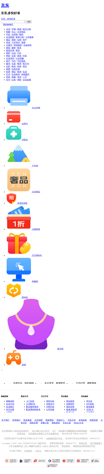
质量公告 (45, 423)
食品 (8, 40)
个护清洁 (16, 42)
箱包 (14, 66)
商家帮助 (50, 420)
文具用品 (21, 32)
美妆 (8, 42)
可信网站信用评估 (11, 461)
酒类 (14, 40)
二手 (25, 77)
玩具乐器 (16, 69)
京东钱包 (28, 451)
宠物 (23, 42)
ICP (54, 431)
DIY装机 (90, 404)
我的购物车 (8, 24)
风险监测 (34, 423)
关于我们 (5, 420)
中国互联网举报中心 (54, 461)
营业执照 (66, 446)
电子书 (26, 64)
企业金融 (27, 80)
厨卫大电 (27, 29)
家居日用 (10, 50)
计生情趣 (20, 58)
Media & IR (78, 423)
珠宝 (25, 66)
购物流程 (10, 401)
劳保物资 (18, 45)
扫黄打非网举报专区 (82, 461)
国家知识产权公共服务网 (52, 465)
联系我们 (16, 420)
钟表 (19, 66)
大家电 (9, 412)
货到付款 (50, 401)
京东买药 (10, 58)
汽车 (14, 61)
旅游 (19, 72)
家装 (8, 48)
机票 (8, 72)
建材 (14, 48)
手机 (8, 34)
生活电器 (10, 37)
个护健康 (29, 37)
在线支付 (50, 404)
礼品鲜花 (16, 74)
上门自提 (30, 401)
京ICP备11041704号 (41, 431)
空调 (14, 29)
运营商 (15, 34)
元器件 (9, 45)
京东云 (38, 451)
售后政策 (70, 401)
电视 (19, 29)
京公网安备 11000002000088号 (15, 431)
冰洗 (8, 29)
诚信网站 (39, 461)
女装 (14, 56)
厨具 (18, 50)
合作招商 (38, 420)
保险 (19, 80)
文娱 (14, 64)
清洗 (19, 77)
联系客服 (27, 420)
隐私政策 (56, 423)
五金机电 (27, 45)
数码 (21, 34)
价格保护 (70, 404)
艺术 (8, 74)
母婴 (8, 69)
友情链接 (83, 420)
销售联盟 (94, 420)
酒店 (14, 72)
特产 (25, 40)
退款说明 (70, 407)
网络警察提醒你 (25, 461)
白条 (14, 80)
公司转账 (50, 409)
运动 (14, 53)
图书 (8, 64)
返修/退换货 (71, 409)
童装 (19, 56)
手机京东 (72, 420)
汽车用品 (21, 61)
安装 (8, 77)
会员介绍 (10, 404)
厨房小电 (20, 37)
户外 (19, 53)
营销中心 (61, 420)
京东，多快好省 (8, 19)
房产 (8, 61)
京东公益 (67, 423)
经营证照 (83, 443)
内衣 (25, 56)
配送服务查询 (32, 407)
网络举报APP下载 (68, 461)
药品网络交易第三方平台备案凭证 (43, 434)
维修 (14, 77)
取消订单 (70, 412)
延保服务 (90, 407)
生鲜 (19, 40)
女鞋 (8, 66)
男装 (8, 56)
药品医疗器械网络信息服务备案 (73, 431)
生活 (25, 72)
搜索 (28, 22)
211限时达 (30, 404)
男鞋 (8, 53)
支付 (8, 80)
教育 (19, 64)
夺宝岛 (89, 401)
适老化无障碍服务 (95, 461)
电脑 (8, 32)
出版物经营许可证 (54, 438)
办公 (14, 32)
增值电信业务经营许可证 (84, 446)
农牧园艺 (25, 74)
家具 (19, 48)
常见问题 (10, 409)
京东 (5, 5)
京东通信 (90, 412)
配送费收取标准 (33, 409)
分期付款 (50, 407)
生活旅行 (10, 407)
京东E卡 (90, 409)
